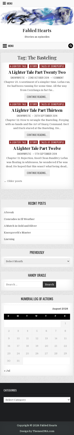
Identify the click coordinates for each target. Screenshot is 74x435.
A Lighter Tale (18, 66)
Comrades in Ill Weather (19, 219)
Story (33, 66)
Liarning (9, 239)
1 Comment (58, 77)
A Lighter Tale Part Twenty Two (37, 72)
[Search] (70, 45)
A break (9, 212)
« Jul (7, 370)
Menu (9, 3)
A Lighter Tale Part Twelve (37, 148)
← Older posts (13, 181)
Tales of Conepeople (52, 66)
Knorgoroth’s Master (17, 232)
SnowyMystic (17, 77)
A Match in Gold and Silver (20, 225)
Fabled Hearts (37, 30)
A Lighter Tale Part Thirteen (37, 110)
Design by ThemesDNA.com (37, 431)
